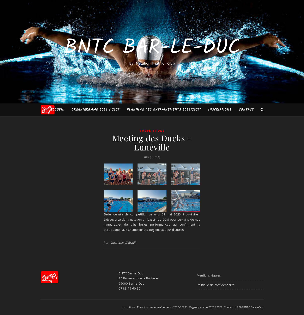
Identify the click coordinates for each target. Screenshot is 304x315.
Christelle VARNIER (123, 242)
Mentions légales (209, 275)
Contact (246, 109)
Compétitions (152, 130)
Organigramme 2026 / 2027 (96, 109)
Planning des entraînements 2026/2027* (164, 109)
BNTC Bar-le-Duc (152, 48)
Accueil (57, 109)
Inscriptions (219, 109)
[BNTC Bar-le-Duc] (47, 110)
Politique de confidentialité (216, 285)
